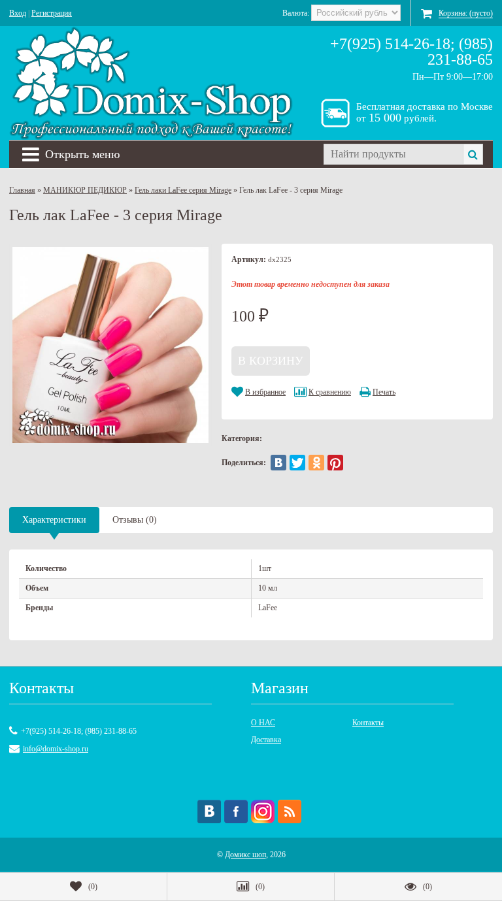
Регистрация (51, 13)
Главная (22, 190)
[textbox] (393, 154)
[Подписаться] (289, 811)
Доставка (266, 739)
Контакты (368, 722)
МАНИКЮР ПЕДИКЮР (85, 190)
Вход (17, 13)
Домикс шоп (245, 854)
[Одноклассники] (316, 462)
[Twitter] (297, 462)
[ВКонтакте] (278, 462)
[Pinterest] (335, 462)
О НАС (263, 722)
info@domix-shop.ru (55, 748)
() (92, 886)
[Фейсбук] (236, 811)
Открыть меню (82, 154)
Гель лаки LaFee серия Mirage (183, 190)
